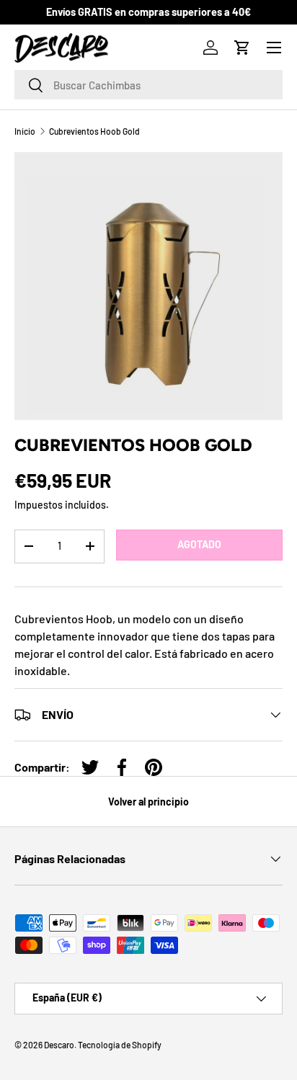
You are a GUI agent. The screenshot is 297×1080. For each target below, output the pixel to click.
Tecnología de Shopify (119, 1045)
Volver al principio (148, 801)
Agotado (199, 544)
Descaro (59, 1045)
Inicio (24, 131)
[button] (242, 47)
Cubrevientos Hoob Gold (94, 131)
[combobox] (148, 84)
